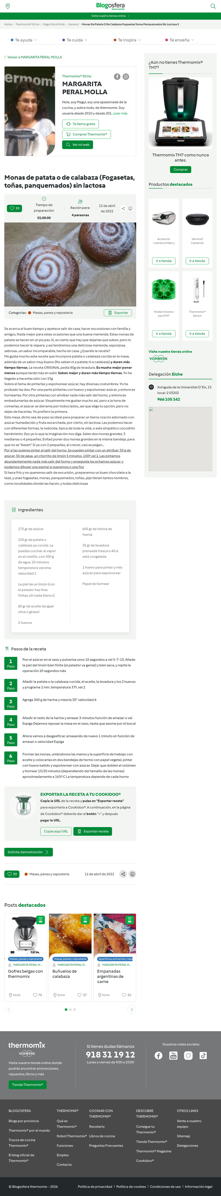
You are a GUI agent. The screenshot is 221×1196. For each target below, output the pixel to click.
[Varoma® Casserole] (197, 217)
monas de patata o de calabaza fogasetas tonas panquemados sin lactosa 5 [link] (130, 24)
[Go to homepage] (110, 6)
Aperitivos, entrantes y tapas (117, 959)
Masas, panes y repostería (26, 959)
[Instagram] (188, 1056)
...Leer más (120, 113)
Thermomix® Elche (27, 24)
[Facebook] (158, 1056)
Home (8, 24)
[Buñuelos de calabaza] (70, 939)
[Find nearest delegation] (7, 6)
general (73, 24)
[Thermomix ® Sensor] (197, 290)
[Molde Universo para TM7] (163, 290)
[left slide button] (8, 1009)
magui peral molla (54, 24)
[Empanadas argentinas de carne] (115, 939)
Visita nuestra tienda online (108, 15)
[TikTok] (203, 1056)
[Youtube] (173, 1056)
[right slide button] (132, 1009)
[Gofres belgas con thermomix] (26, 939)
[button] (213, 6)
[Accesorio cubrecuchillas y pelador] (163, 217)
